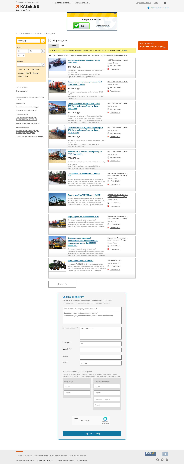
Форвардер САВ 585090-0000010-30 (83, 216)
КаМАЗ (28, 73)
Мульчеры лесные (22, 127)
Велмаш (36, 73)
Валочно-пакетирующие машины (28, 123)
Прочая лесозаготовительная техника (29, 136)
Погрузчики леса (22, 114)
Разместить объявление (160, 8)
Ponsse (21, 76)
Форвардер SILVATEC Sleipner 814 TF (84, 195)
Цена (19, 48)
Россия (124, 50)
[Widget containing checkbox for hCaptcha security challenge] (91, 420)
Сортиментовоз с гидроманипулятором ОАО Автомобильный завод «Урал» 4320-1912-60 (85, 130)
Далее (60, 284)
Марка (20, 61)
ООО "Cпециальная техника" (118, 60)
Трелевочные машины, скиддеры (27, 107)
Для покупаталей (62, 2)
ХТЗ (26, 76)
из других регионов (119, 55)
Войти (156, 3)
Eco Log (27, 69)
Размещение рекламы (45, 460)
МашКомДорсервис (114, 260)
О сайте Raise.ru (83, 460)
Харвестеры (20, 103)
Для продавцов (81, 2)
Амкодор (21, 73)
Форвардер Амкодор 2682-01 (80, 260)
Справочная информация (65, 460)
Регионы (64, 455)
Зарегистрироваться (143, 3)
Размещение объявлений (25, 460)
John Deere (35, 69)
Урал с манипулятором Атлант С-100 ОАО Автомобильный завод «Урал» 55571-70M (84, 105)
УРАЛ (20, 69)
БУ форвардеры (22, 91)
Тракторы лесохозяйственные (26, 110)
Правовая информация (77, 455)
